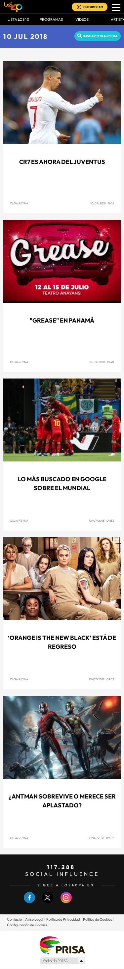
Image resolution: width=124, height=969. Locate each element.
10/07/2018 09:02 (101, 838)
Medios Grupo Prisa (62, 961)
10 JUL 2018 (25, 36)
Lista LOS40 (18, 19)
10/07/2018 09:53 (101, 520)
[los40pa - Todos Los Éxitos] (13, 7)
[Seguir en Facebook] (29, 901)
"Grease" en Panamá (62, 320)
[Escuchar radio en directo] (79, 7)
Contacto (14, 919)
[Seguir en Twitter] (48, 901)
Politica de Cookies (97, 919)
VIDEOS (82, 19)
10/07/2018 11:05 (102, 203)
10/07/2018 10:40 (101, 362)
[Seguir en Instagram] (66, 901)
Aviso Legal (34, 919)
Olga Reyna (19, 203)
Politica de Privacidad (63, 919)
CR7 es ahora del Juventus (62, 162)
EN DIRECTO (93, 7)
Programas (51, 19)
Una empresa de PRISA (62, 944)
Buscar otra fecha (100, 36)
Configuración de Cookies (27, 925)
